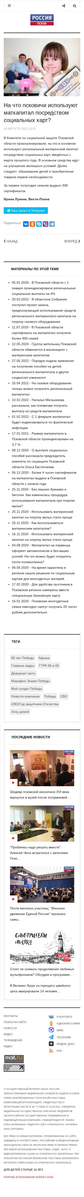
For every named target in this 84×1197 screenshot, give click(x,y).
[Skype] (39, 224)
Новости (10, 1028)
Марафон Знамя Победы (30, 681)
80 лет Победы (22, 658)
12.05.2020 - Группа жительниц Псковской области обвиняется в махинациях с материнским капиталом (44, 349)
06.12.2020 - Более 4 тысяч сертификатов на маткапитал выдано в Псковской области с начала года (44, 478)
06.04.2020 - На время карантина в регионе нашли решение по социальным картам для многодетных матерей (43, 573)
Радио (8, 1046)
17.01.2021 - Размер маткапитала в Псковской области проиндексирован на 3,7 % (42, 439)
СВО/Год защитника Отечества (35, 704)
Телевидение (13, 1040)
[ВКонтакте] (26, 224)
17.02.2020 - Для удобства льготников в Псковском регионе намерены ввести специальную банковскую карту (42, 589)
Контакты (11, 1016)
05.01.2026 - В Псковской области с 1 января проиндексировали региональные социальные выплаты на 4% (44, 288)
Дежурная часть (23, 673)
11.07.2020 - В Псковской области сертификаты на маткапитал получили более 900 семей (41, 332)
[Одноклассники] (32, 224)
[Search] (74, 5)
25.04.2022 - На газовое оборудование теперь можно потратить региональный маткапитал (42, 388)
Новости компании (25, 696)
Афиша (44, 658)
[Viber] (45, 224)
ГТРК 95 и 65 (49, 665)
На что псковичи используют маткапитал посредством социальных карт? (41, 112)
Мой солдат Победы (26, 688)
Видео (8, 1034)
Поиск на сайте (15, 1022)
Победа (50, 696)
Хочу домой (20, 712)
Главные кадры (23, 665)
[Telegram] (52, 224)
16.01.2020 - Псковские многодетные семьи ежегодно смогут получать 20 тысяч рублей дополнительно (44, 606)
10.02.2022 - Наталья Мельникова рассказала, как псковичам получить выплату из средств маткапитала (39, 405)
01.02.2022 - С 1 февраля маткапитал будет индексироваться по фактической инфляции (42, 422)
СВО (63, 696)
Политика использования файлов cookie (28, 1177)
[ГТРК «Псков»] (42, 19)
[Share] (63, 5)
